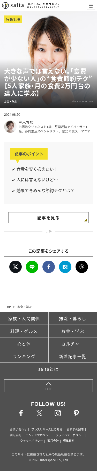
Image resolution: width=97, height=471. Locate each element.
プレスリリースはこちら (46, 429)
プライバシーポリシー (70, 435)
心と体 (24, 344)
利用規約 (15, 435)
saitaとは (48, 369)
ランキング (24, 356)
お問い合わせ (18, 429)
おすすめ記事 (75, 429)
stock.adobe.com (82, 101)
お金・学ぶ (24, 307)
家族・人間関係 (24, 318)
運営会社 (53, 441)
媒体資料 (68, 441)
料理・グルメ (24, 331)
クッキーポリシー (31, 441)
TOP (8, 307)
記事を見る (48, 217)
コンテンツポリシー (38, 435)
